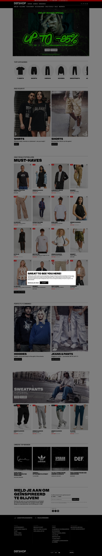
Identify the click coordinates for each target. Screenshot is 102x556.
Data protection (31, 279)
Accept (44, 282)
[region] (51, 278)
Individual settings (33, 282)
